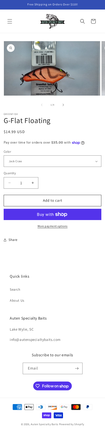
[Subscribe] (77, 368)
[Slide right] (63, 104)
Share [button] (13, 239)
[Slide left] (41, 104)
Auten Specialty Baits (44, 424)
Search (15, 289)
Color (7, 151)
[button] (9, 21)
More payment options (53, 226)
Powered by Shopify (71, 424)
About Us (17, 300)
